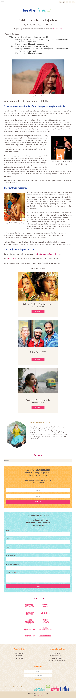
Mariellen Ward (32, 25)
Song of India (11, 258)
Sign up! (38, 501)
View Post (38, 311)
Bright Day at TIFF (38, 352)
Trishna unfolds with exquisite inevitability (29, 37)
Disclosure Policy (57, 29)
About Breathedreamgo (57, 655)
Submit (38, 586)
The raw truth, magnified (25, 42)
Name (7, 530)
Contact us (57, 653)
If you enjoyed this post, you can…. (29, 44)
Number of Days (11, 556)
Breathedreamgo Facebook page (48, 254)
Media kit (19, 655)
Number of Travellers (13, 564)
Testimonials (19, 658)
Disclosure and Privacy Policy (57, 660)
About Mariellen (57, 658)
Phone (8, 547)
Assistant (40, 696)
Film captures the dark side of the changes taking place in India (41, 40)
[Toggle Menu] (2, 2)
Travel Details (10, 572)
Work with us (19, 653)
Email (7, 539)
